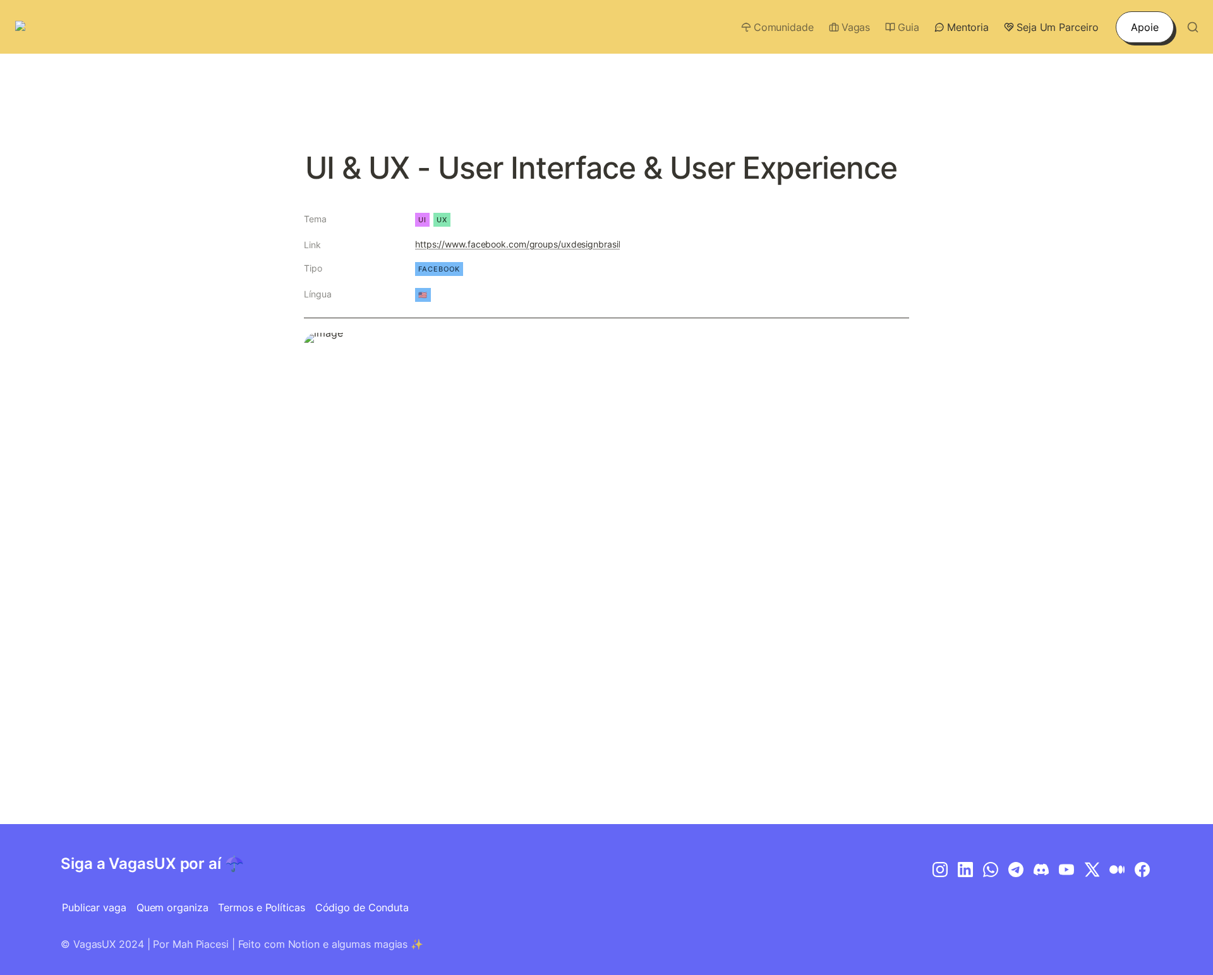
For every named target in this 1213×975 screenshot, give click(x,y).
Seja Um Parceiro (1057, 27)
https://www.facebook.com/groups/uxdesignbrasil (517, 244)
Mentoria (968, 27)
